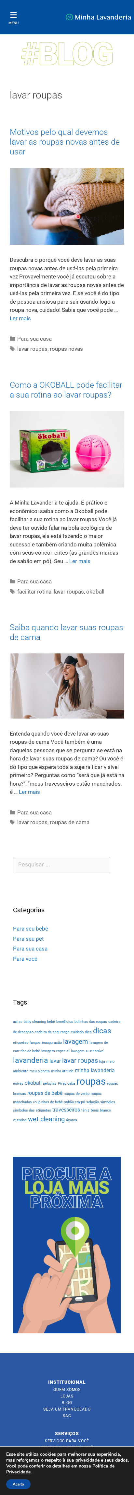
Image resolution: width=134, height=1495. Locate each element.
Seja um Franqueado (66, 1409)
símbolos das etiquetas (32, 1110)
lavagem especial (55, 1051)
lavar (55, 1061)
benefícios (64, 1022)
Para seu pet (28, 938)
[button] (13, 15)
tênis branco (101, 1110)
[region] (67, 1245)
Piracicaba (66, 1083)
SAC (67, 1416)
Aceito (18, 1484)
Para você (25, 958)
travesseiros (66, 1110)
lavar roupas (32, 349)
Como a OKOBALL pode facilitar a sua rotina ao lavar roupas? (66, 390)
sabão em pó (74, 1102)
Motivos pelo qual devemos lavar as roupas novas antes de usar (65, 141)
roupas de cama (69, 822)
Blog (67, 1402)
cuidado (77, 1032)
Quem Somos (67, 1389)
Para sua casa (34, 338)
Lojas (67, 1396)
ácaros (71, 1120)
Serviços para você (67, 1441)
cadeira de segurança (52, 1032)
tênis (85, 1110)
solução (92, 1102)
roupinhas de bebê (48, 1102)
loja (102, 1061)
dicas (102, 1030)
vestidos (20, 1120)
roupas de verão (76, 1094)
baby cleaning (35, 1022)
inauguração (52, 1043)
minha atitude (62, 1071)
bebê (51, 1022)
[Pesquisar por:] (61, 865)
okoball (95, 591)
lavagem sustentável (87, 1051)
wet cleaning (46, 1119)
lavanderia (30, 1060)
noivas (18, 1083)
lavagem (75, 1041)
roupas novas (66, 349)
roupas (91, 1081)
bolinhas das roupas (90, 1022)
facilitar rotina (34, 591)
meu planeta (40, 1071)
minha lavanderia (95, 1070)
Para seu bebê (30, 928)
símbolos (107, 1102)
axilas (17, 1022)
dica (88, 1032)
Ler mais (20, 318)
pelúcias (50, 1083)
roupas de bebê (44, 1093)
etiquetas (20, 1043)
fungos (35, 1043)
